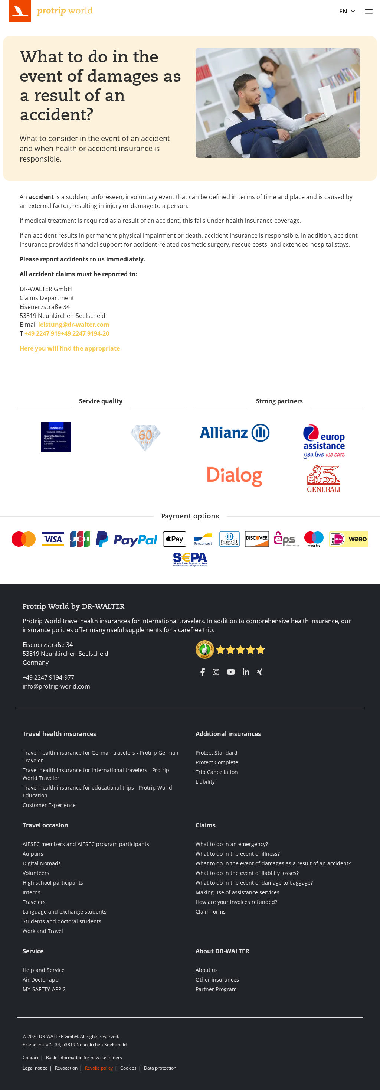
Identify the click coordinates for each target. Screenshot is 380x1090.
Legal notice (35, 1068)
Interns (31, 892)
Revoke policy (99, 1068)
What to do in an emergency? (232, 843)
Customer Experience (49, 804)
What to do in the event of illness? (238, 853)
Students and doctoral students (62, 921)
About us (207, 969)
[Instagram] (216, 672)
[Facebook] (202, 672)
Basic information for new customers (84, 1057)
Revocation (66, 1068)
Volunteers (36, 872)
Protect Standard (217, 752)
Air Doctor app (41, 979)
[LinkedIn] (246, 672)
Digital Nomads (42, 863)
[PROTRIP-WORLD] (65, 10)
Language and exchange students (65, 911)
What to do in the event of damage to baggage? (254, 882)
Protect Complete (217, 762)
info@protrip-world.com (56, 686)
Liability (205, 781)
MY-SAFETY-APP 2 (44, 989)
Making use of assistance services (237, 892)
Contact (31, 1057)
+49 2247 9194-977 (48, 677)
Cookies (128, 1068)
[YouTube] (231, 672)
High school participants (53, 882)
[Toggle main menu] (369, 11)
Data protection (160, 1068)
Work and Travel (43, 930)
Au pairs (33, 853)
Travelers (34, 901)
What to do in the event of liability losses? (247, 872)
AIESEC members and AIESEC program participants (86, 843)
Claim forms (211, 911)
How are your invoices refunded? (236, 901)
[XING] (259, 672)
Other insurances (217, 979)
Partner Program (216, 989)
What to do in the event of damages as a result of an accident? (273, 863)
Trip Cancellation (217, 771)
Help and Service (44, 969)
